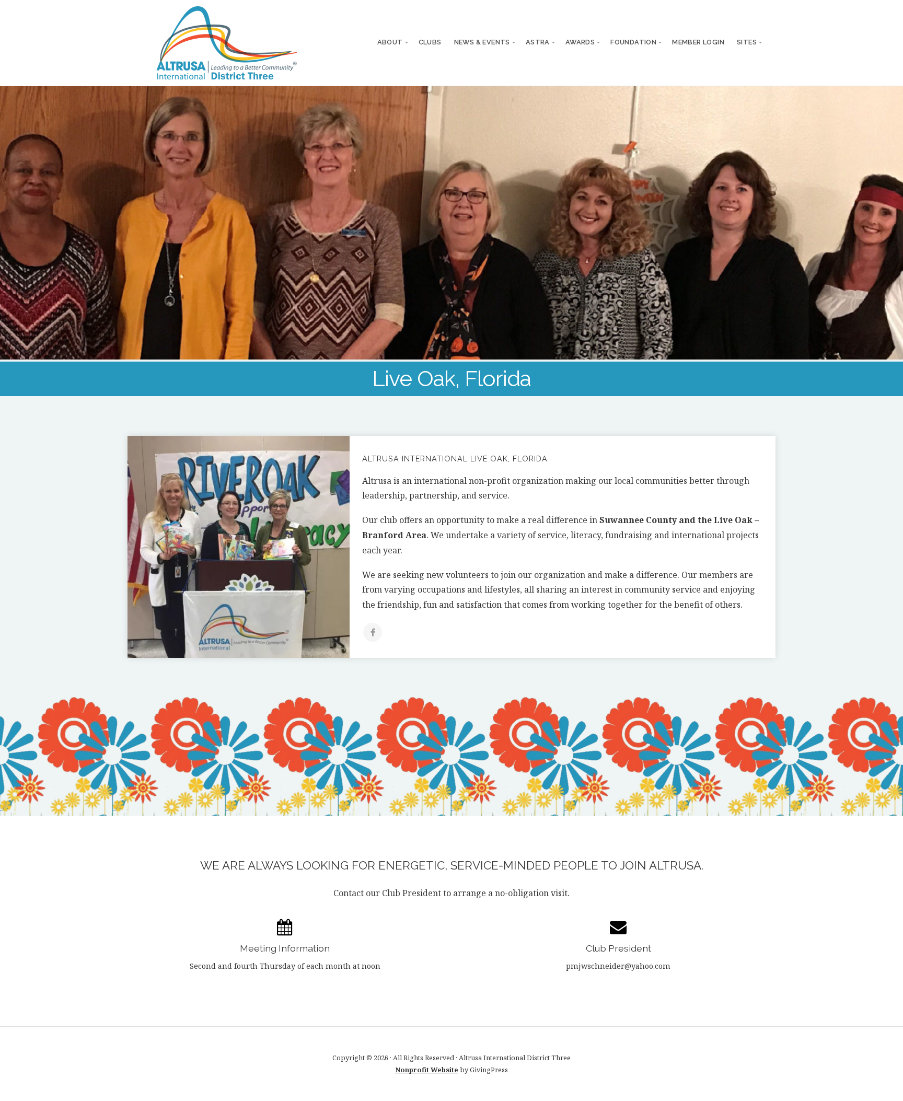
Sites (747, 42)
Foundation (633, 42)
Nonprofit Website (426, 1069)
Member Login (698, 42)
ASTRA (538, 42)
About (390, 42)
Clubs (430, 42)
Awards (580, 42)
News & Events (482, 42)
